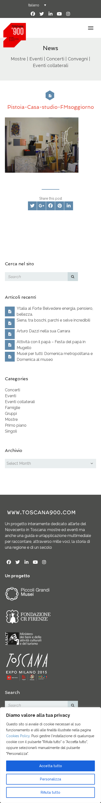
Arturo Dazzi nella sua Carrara (43, 331)
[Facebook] (32, 14)
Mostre (11, 419)
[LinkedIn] (50, 14)
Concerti (12, 390)
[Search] (73, 276)
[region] (50, 755)
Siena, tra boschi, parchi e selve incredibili (53, 320)
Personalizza (50, 779)
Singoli (11, 431)
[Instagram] (68, 14)
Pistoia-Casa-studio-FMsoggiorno (50, 107)
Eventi (10, 396)
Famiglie (12, 407)
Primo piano (15, 425)
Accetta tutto (50, 766)
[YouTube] (59, 14)
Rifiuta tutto (50, 792)
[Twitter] (41, 14)
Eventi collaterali (20, 401)
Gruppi (11, 413)
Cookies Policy (18, 736)
